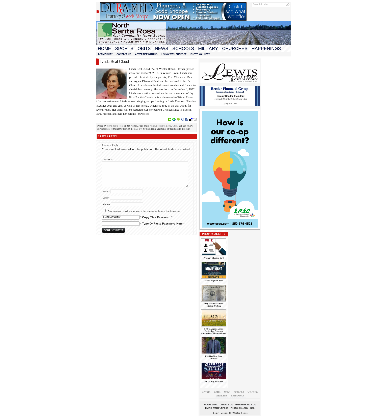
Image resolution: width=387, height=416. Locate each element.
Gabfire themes (240, 413)
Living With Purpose (173, 54)
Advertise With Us (146, 54)
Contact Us (124, 54)
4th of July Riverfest (214, 381)
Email (106, 198)
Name (106, 191)
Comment (108, 159)
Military (208, 48)
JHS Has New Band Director (214, 357)
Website (106, 204)
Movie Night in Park (213, 280)
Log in (216, 413)
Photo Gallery (200, 54)
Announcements (157, 125)
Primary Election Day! (214, 257)
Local (168, 125)
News (161, 48)
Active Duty (105, 54)
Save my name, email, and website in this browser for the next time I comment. (144, 211)
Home (104, 48)
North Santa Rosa (115, 125)
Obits (144, 48)
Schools (183, 48)
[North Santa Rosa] (193, 44)
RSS (252, 408)
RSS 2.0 (138, 128)
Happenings (266, 48)
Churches (235, 48)
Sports (124, 48)
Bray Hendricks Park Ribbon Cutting (214, 304)
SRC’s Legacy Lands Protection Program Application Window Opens (213, 331)
